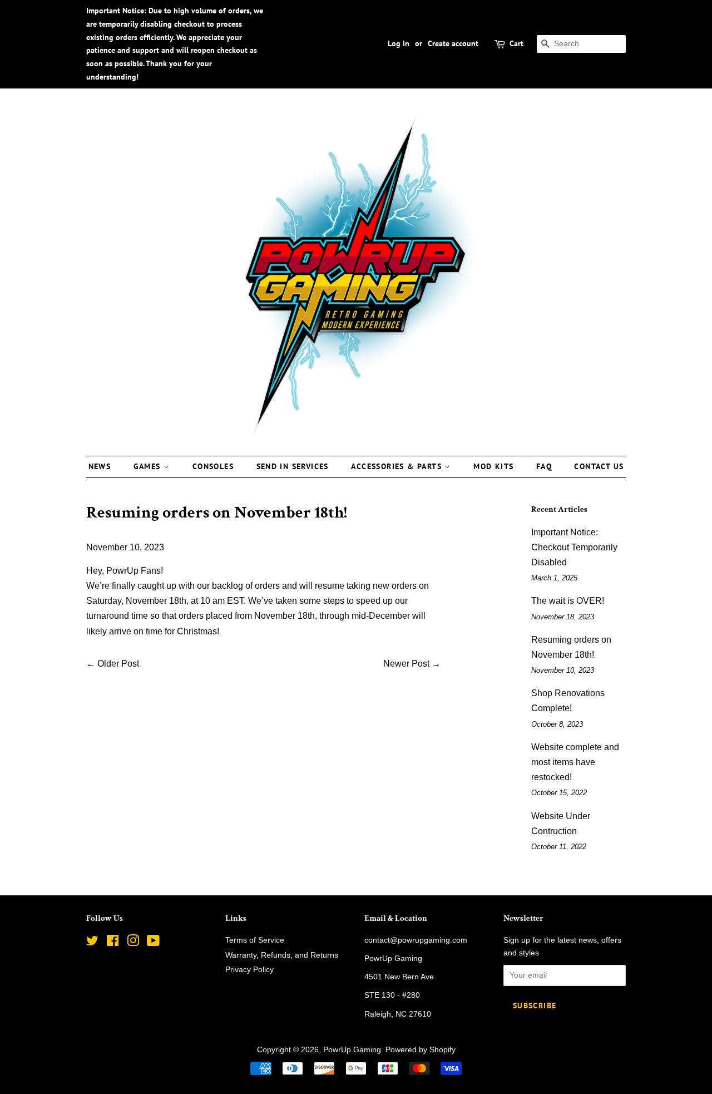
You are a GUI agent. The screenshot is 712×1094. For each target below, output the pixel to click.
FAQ (544, 466)
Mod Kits (493, 466)
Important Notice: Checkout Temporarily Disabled (574, 547)
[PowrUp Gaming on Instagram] (133, 943)
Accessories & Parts (397, 466)
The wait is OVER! (567, 600)
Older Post (118, 663)
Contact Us (599, 466)
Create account (453, 43)
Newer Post (406, 663)
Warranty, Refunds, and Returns (281, 955)
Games (149, 466)
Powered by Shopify (420, 1050)
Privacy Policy (249, 969)
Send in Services (292, 466)
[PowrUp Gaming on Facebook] (112, 943)
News (99, 466)
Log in (398, 43)
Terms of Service (254, 940)
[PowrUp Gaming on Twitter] (92, 943)
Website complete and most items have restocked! (575, 762)
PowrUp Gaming (352, 1050)
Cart (516, 43)
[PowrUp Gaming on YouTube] (153, 943)
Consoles (213, 466)
